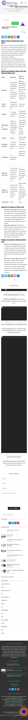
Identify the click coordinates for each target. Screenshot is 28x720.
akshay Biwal (19, 9)
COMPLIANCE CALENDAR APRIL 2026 (15, 675)
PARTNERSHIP (4, 626)
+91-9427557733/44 (22, 6)
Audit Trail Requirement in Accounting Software (14, 324)
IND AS (2, 603)
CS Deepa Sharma (19, 293)
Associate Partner (5, 584)
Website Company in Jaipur (9, 715)
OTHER (2, 623)
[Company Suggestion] (9, 3)
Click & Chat (14, 684)
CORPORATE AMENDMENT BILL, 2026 (14, 295)
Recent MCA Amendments (14, 457)
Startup (2, 633)
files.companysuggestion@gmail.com (15, 702)
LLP (2, 607)
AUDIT (2, 587)
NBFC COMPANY (4, 620)
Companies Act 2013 (5, 590)
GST (2, 593)
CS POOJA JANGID (19, 322)
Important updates (14, 11)
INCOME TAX (4, 600)
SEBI (2, 629)
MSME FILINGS (10, 669)
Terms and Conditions (17, 713)
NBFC (2, 616)
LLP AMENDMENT (5, 610)
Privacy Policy (9, 713)
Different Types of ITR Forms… (13, 664)
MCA (2, 613)
